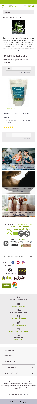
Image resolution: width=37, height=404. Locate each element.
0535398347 (18, 339)
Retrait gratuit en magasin (18, 331)
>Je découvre (18, 191)
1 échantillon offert (18, 319)
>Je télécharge (18, 215)
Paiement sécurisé (18, 306)
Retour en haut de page (18, 402)
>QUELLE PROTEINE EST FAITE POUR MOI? (18, 168)
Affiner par (7, 12)
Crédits (26, 395)
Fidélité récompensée (18, 325)
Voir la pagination (24, 72)
